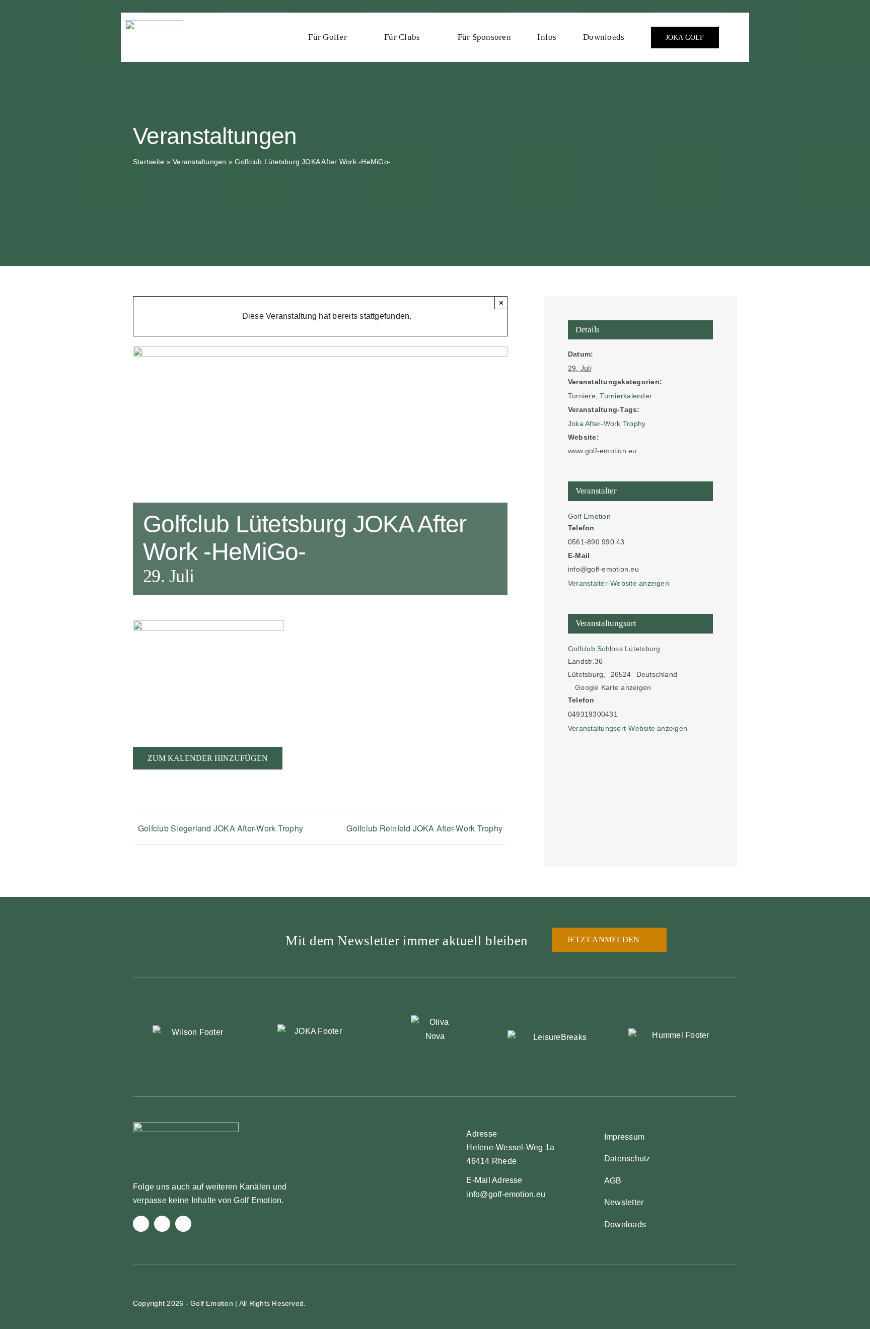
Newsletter (623, 1202)
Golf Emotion (589, 516)
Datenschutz (627, 1158)
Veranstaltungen (200, 162)
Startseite (148, 162)
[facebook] (141, 1224)
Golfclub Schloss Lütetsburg (614, 649)
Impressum (624, 1137)
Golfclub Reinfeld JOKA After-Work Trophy (424, 828)
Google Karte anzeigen (613, 687)
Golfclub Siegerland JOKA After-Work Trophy (220, 828)
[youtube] (183, 1224)
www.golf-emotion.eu (602, 451)
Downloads (625, 1224)
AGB (613, 1180)
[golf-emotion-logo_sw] (154, 24)
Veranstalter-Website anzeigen (618, 583)
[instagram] (162, 1224)
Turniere (582, 396)
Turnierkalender (626, 396)
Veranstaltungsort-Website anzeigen (627, 728)
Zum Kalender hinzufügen (208, 758)
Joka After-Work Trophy (606, 423)
